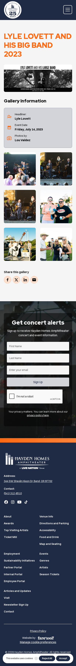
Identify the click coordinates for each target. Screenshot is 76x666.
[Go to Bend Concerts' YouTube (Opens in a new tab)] (19, 502)
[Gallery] (20, 168)
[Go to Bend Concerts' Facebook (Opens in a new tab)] (6, 502)
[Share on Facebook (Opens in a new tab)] (7, 279)
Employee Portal (14, 581)
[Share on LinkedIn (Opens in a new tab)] (25, 279)
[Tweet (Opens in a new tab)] (16, 279)
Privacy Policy (38, 631)
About (7, 516)
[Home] (38, 460)
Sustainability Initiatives (19, 560)
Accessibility (47, 530)
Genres (44, 560)
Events (43, 553)
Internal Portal (13, 574)
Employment (12, 553)
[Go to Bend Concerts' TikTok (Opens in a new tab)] (26, 502)
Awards (9, 523)
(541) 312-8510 (13, 493)
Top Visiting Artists (16, 530)
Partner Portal (13, 567)
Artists (43, 567)
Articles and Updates (17, 591)
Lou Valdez (22, 140)
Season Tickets (49, 574)
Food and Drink (49, 537)
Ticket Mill (10, 537)
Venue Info (46, 516)
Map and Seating (50, 544)
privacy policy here (38, 415)
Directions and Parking (54, 523)
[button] (67, 9)
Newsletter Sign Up (16, 604)
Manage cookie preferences (38, 642)
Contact (9, 611)
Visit (7, 597)
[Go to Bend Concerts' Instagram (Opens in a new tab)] (13, 502)
